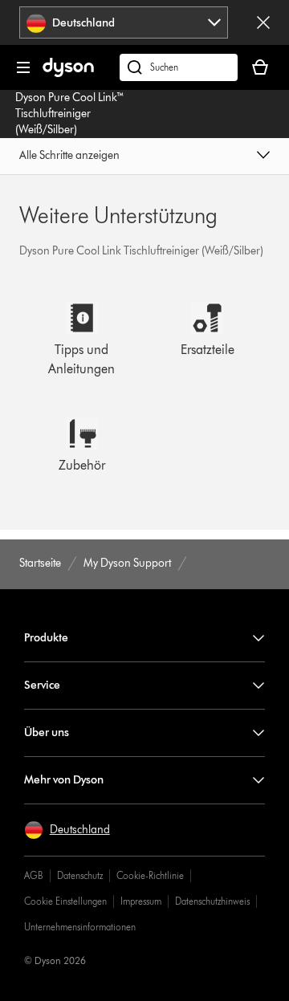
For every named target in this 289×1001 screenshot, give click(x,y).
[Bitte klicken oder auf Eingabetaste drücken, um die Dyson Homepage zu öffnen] (68, 73)
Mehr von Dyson (64, 780)
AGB (33, 875)
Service (42, 685)
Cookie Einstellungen (65, 901)
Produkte (46, 638)
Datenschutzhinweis (212, 901)
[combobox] (124, 22)
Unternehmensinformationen (80, 927)
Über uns (46, 732)
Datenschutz (80, 875)
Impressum (140, 901)
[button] (144, 156)
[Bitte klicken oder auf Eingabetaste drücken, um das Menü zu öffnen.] (23, 67)
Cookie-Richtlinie (150, 875)
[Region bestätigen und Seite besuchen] (263, 22)
